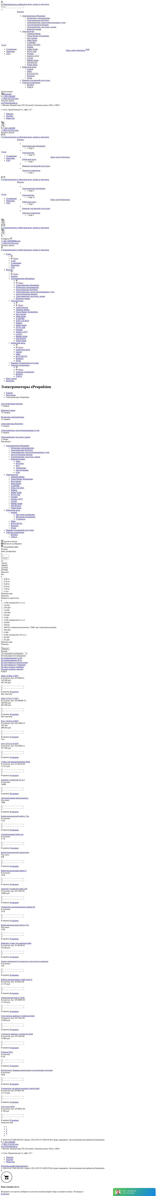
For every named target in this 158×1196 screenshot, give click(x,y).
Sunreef (30, 69)
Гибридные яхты (29, 67)
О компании (11, 49)
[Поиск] (2, 9)
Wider (29, 71)
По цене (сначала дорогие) (12, 669)
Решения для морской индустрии (36, 80)
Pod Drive (20, 463)
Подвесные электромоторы (38, 18)
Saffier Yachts (32, 49)
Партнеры (10, 51)
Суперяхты (20, 519)
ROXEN (30, 85)
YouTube (9, 116)
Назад (15, 258)
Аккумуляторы (22, 470)
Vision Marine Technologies (38, 36)
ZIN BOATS (32, 62)
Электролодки (28, 31)
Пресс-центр (71, 50)
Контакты (81, 50)
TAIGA (30, 87)
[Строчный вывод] (4, 671)
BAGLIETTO (32, 74)
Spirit (18, 461)
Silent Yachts (32, 40)
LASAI (30, 58)
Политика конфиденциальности (14, 1166)
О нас (3, 45)
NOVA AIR (31, 51)
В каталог (5, 1194)
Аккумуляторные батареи (38, 25)
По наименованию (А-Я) (11, 658)
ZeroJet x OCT (33, 56)
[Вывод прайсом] (6, 671)
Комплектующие (34, 29)
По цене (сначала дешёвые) (12, 667)
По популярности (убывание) (13, 665)
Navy (18, 466)
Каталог (20, 12)
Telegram (9, 114)
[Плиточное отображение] (2, 671)
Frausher (30, 54)
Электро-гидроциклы (31, 82)
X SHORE (31, 42)
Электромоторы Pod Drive (38, 20)
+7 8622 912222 (9, 98)
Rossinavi (31, 76)
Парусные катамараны (25, 514)
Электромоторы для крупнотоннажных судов (46, 22)
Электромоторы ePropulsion (33, 16)
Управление (21, 468)
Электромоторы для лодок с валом (41, 27)
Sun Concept (32, 38)
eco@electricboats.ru (9, 103)
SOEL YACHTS (33, 45)
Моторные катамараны (25, 517)
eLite (18, 472)
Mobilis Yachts (33, 60)
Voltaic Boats (32, 65)
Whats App (10, 118)
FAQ (8, 54)
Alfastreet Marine (34, 34)
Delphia (30, 47)
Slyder (29, 78)
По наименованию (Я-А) (11, 660)
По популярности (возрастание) (14, 662)
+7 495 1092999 (8, 96)
